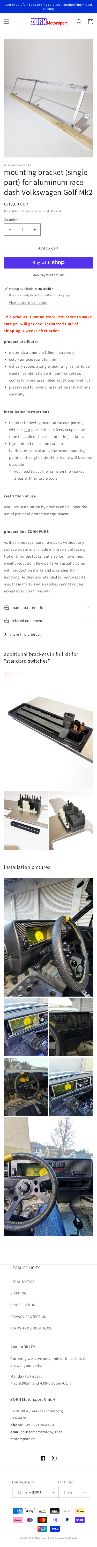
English (69, 1492)
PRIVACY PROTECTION (28, 1316)
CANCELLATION (22, 1304)
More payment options (48, 275)
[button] (6, 21)
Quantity (10, 219)
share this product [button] (25, 634)
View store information (28, 302)
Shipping (26, 211)
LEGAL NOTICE (22, 1281)
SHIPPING (18, 1293)
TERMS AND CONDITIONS (30, 1328)
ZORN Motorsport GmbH (41, 1537)
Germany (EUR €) (30, 1492)
